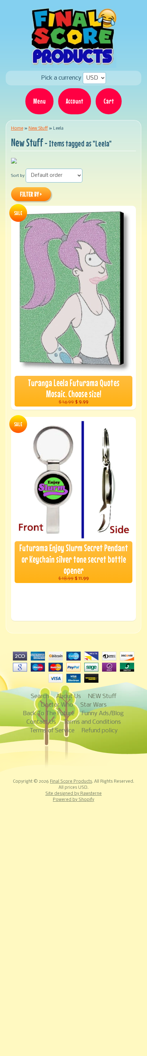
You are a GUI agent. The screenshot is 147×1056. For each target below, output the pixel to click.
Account (74, 101)
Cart (108, 101)
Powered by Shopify (73, 800)
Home (17, 128)
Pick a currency (62, 78)
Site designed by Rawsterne (73, 794)
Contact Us (41, 722)
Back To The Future (49, 713)
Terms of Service (52, 730)
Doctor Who (57, 705)
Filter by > (31, 194)
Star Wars (93, 705)
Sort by (18, 176)
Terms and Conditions (92, 722)
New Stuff (38, 128)
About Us (68, 696)
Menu (39, 101)
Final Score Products (71, 781)
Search (40, 696)
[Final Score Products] (73, 63)
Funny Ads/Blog (103, 713)
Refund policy (100, 730)
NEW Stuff (102, 696)
